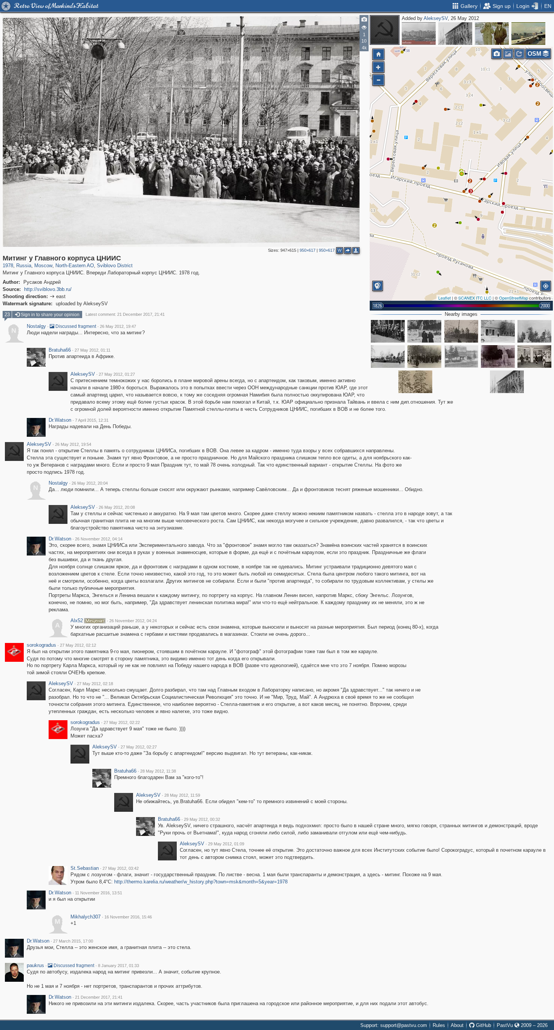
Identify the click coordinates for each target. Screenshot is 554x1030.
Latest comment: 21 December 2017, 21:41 (125, 314)
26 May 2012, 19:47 (118, 326)
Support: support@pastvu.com (393, 1025)
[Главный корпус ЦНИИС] (498, 356)
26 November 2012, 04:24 (133, 620)
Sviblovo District (115, 265)
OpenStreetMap (513, 298)
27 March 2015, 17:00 (73, 941)
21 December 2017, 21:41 (98, 997)
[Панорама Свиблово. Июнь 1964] (528, 33)
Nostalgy (36, 326)
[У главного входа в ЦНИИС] (388, 331)
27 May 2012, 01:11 (92, 350)
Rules (439, 1025)
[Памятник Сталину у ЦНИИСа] (388, 356)
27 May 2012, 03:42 (121, 868)
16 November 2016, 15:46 (128, 917)
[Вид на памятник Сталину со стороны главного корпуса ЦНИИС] (424, 331)
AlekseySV (436, 18)
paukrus (35, 965)
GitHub (482, 1025)
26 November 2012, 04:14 (98, 539)
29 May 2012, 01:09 (226, 844)
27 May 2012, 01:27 (117, 374)
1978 (8, 265)
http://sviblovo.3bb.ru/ (48, 289)
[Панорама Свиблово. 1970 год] (419, 33)
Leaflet (444, 298)
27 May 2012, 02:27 (139, 747)
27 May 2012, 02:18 (95, 683)
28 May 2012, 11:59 (182, 795)
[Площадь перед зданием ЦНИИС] (461, 331)
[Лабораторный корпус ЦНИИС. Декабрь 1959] (455, 33)
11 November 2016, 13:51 (98, 893)
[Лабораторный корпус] (415, 381)
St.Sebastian (84, 868)
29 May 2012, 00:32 (202, 819)
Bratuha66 (60, 350)
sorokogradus (41, 645)
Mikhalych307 (85, 917)
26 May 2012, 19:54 (73, 444)
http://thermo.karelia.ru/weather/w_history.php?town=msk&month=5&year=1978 (201, 882)
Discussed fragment (75, 326)
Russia (23, 265)
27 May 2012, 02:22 (122, 722)
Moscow (43, 265)
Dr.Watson (60, 420)
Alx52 (76, 620)
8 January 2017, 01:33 (118, 965)
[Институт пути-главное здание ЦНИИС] (498, 331)
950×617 (307, 250)
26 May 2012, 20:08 (117, 507)
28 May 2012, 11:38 (158, 771)
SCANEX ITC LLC (474, 298)
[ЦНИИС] (424, 356)
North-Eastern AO (74, 265)
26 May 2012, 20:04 (90, 483)
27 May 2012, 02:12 (78, 645)
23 (7, 314)
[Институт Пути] (534, 331)
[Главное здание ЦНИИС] (461, 356)
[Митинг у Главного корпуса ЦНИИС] (461, 173)
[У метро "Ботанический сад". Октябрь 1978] (492, 33)
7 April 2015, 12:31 (92, 420)
